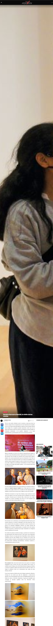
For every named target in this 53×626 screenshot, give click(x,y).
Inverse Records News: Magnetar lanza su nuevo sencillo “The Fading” (44, 501)
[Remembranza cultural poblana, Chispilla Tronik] (44, 509)
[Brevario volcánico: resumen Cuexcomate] (44, 466)
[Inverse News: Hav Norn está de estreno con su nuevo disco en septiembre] (44, 480)
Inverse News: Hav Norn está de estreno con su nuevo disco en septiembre (44, 487)
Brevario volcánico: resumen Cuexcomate (44, 473)
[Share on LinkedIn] (2, 433)
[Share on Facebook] (2, 424)
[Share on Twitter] (2, 427)
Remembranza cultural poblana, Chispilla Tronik (44, 517)
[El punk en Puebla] (44, 451)
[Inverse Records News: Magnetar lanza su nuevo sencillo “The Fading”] (44, 494)
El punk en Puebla (44, 458)
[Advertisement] (44, 433)
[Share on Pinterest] (2, 430)
